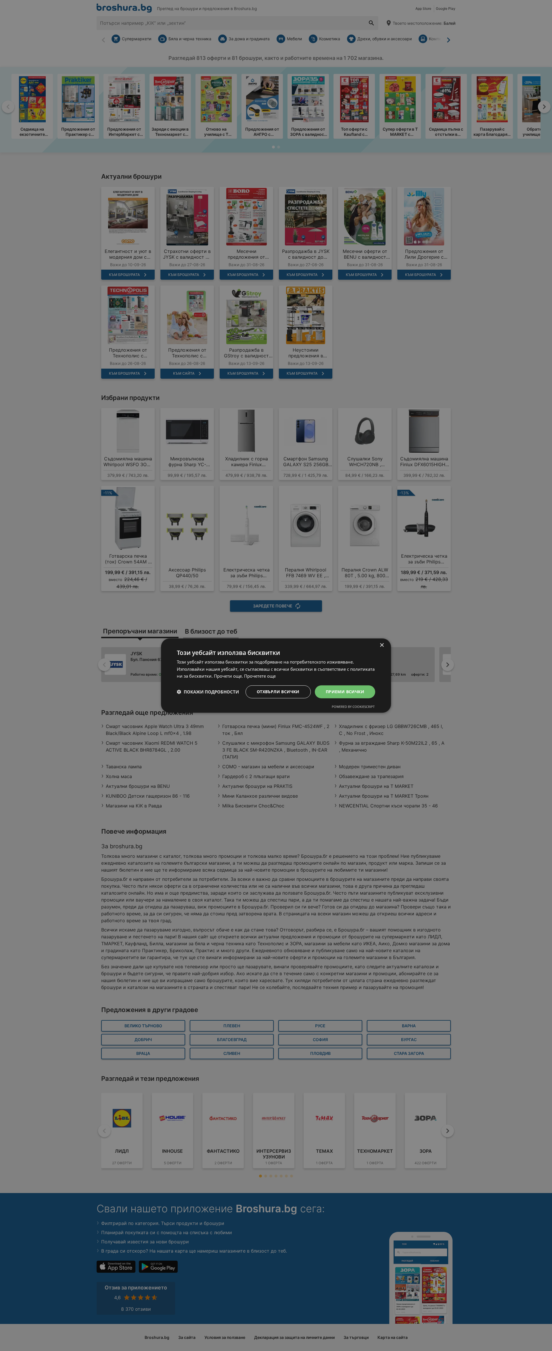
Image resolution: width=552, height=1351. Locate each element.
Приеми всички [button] (345, 691)
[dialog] (276, 675)
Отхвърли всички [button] (278, 691)
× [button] (381, 645)
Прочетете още (260, 676)
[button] (208, 692)
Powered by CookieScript (353, 706)
